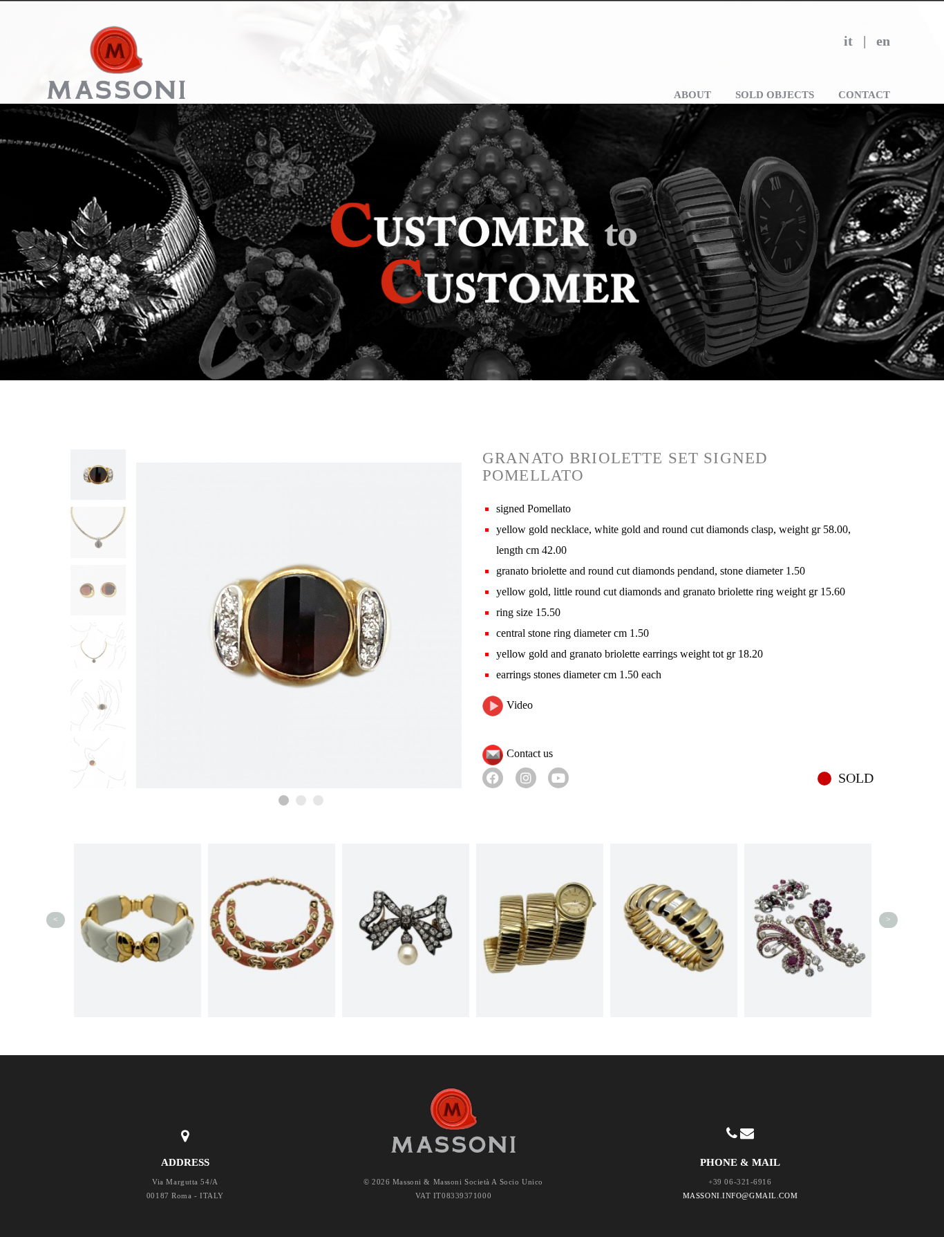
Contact (864, 94)
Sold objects (774, 94)
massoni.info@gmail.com (740, 1195)
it (848, 40)
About (692, 94)
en (883, 40)
